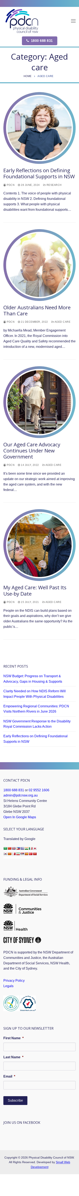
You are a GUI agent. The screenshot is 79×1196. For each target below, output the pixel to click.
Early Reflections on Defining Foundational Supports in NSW (39, 173)
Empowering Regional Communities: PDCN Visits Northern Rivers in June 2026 (36, 708)
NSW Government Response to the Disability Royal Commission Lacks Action (37, 723)
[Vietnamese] (35, 854)
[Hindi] (26, 848)
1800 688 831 (41, 40)
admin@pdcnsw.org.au (20, 795)
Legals (8, 986)
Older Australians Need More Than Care (37, 310)
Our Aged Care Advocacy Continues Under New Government (31, 450)
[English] (14, 848)
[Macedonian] (9, 854)
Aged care (62, 322)
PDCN (10, 185)
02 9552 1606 (39, 790)
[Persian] (18, 854)
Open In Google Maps (19, 817)
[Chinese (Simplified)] (9, 848)
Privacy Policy (14, 980)
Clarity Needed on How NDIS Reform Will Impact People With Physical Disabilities (34, 693)
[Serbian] (22, 854)
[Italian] (30, 848)
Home (28, 76)
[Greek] (22, 848)
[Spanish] (26, 854)
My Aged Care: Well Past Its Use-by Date (34, 590)
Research (54, 185)
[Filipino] (18, 848)
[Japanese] (35, 848)
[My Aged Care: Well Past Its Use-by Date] (39, 545)
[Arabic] (5, 848)
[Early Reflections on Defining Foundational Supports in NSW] (39, 128)
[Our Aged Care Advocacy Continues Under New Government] (39, 402)
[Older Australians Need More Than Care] (39, 265)
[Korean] (5, 854)
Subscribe (15, 1100)
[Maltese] (14, 854)
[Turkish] (30, 854)
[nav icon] (73, 21)
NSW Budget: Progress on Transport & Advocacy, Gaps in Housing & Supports (32, 678)
